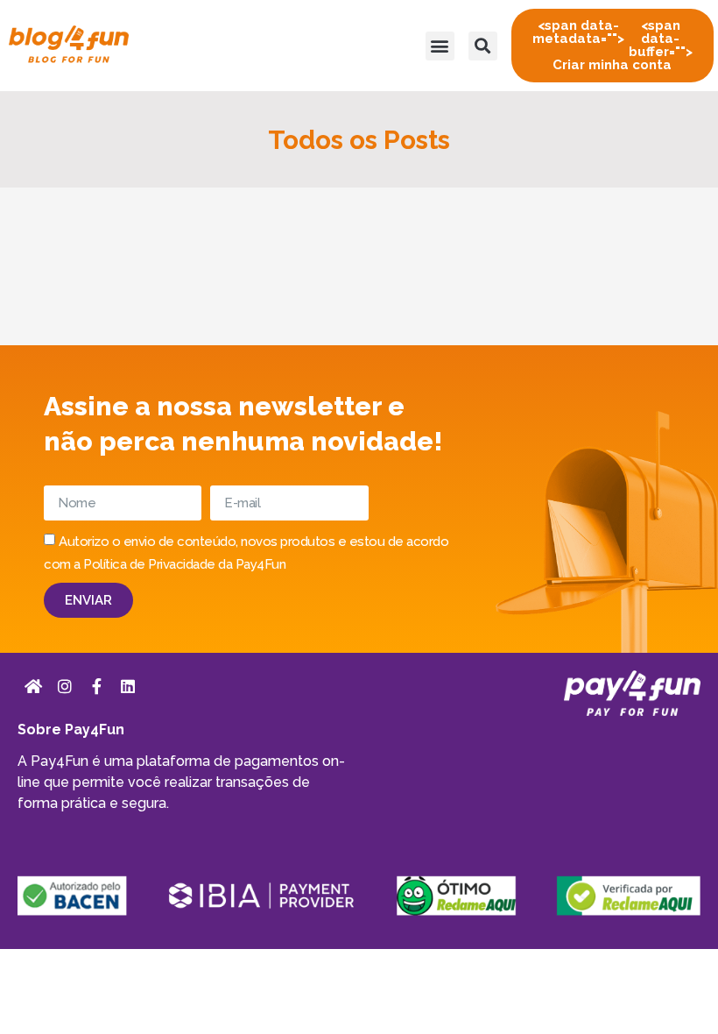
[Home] (33, 686)
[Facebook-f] (96, 686)
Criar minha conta (612, 45)
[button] (440, 46)
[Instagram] (65, 686)
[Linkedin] (128, 686)
